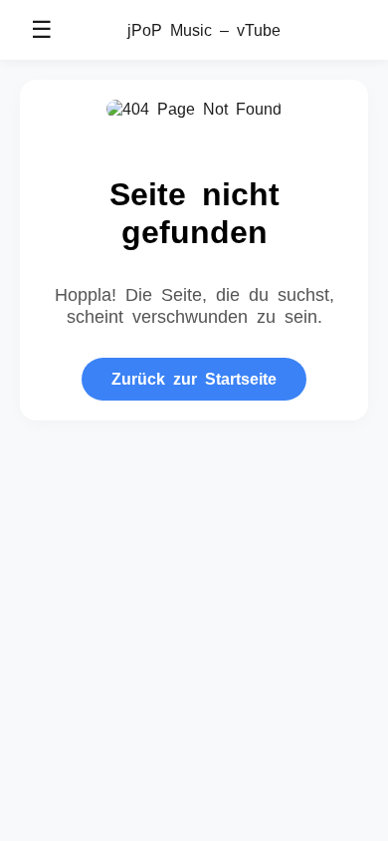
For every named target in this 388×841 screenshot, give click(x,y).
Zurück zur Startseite (194, 378)
